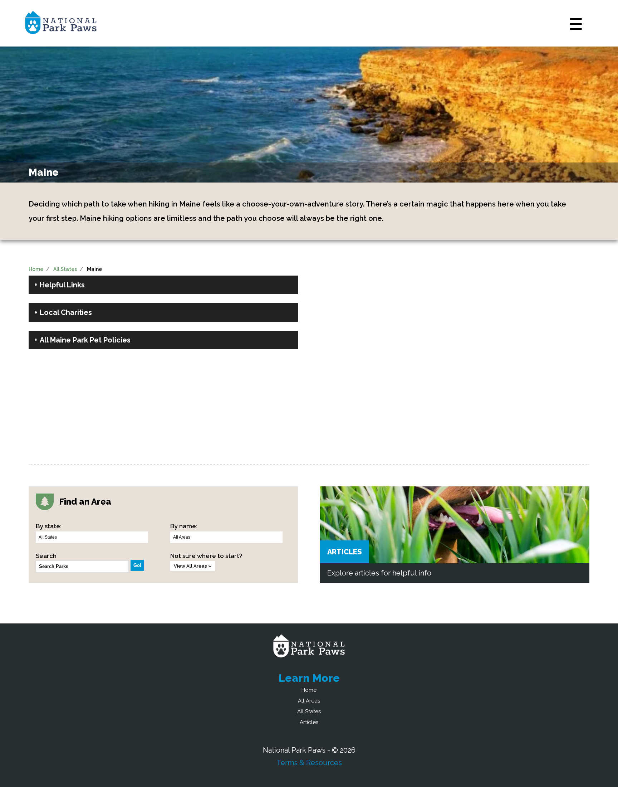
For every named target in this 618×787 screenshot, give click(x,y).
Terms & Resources (309, 762)
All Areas (309, 701)
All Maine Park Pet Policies (85, 340)
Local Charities (66, 312)
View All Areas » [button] (192, 566)
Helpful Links (62, 285)
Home (36, 269)
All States (65, 269)
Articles (344, 552)
